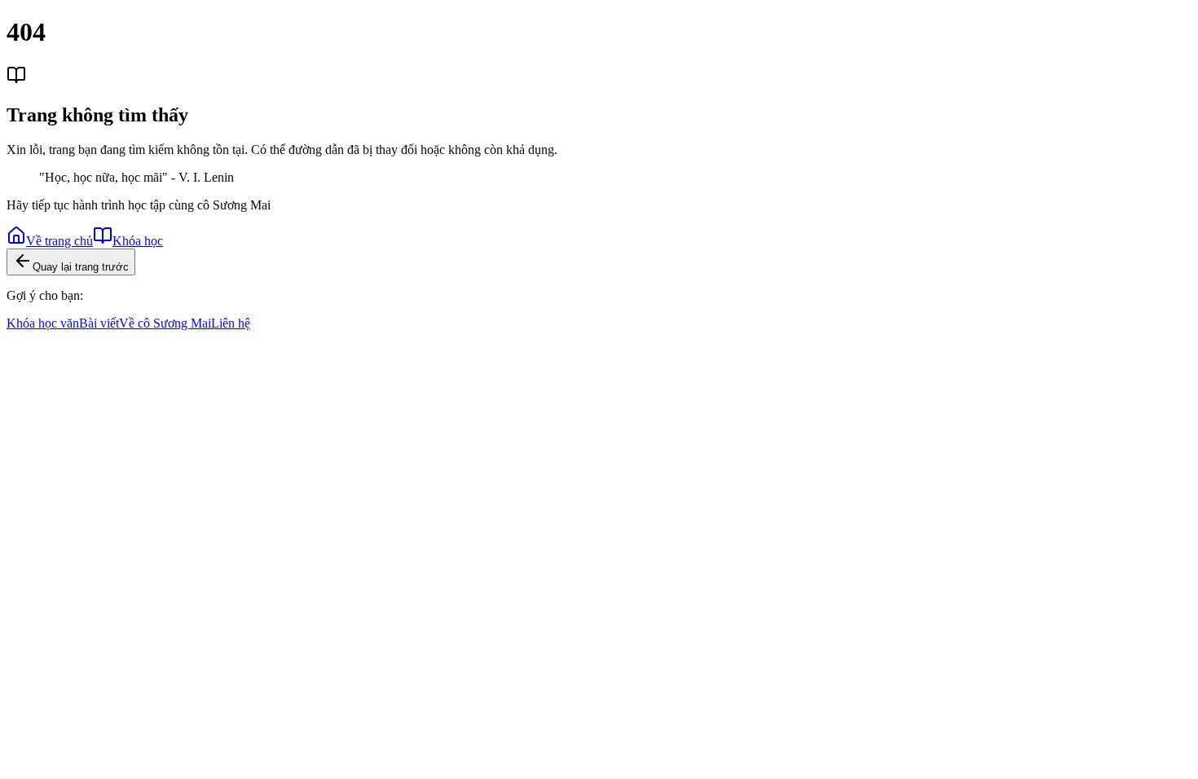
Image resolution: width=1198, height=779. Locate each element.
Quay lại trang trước (81, 267)
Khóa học (137, 241)
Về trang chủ (59, 241)
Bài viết (99, 323)
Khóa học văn (43, 323)
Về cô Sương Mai (165, 323)
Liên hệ (230, 323)
